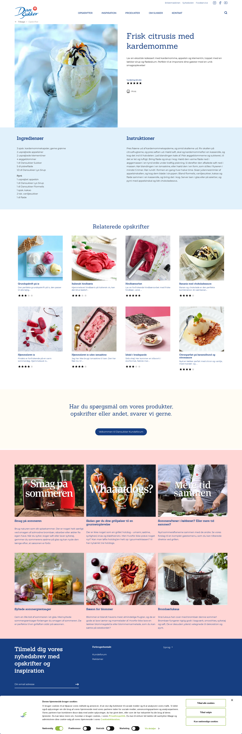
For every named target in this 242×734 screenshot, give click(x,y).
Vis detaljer (150, 728)
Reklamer (97, 659)
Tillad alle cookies (206, 703)
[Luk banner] (232, 700)
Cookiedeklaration (110, 719)
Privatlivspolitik (117, 716)
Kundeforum (99, 654)
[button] (85, 12)
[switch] (87, 728)
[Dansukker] (26, 12)
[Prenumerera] (76, 684)
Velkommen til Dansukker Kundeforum (121, 431)
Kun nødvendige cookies (206, 721)
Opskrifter (33, 21)
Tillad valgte (206, 712)
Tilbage (21, 21)
